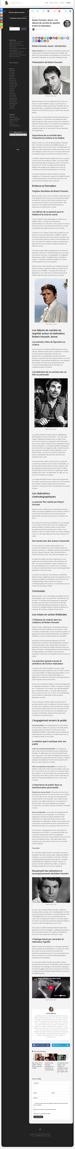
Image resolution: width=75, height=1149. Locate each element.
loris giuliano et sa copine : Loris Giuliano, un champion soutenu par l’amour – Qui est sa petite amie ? (62, 1068)
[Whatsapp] (45, 38)
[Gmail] (65, 38)
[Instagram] (53, 38)
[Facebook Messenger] (62, 38)
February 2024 (12, 95)
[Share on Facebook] (45, 11)
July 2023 (11, 106)
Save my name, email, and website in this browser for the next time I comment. (51, 1104)
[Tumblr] (50, 38)
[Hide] (0, 30)
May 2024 (11, 90)
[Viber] (36, 41)
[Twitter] (33, 38)
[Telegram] (42, 41)
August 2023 (12, 105)
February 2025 (12, 80)
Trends (68, 2)
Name (35, 1093)
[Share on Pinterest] (56, 11)
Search (11, 26)
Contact (62, 2)
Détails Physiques (13, 117)
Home (46, 2)
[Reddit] (36, 38)
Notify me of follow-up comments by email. (45, 1109)
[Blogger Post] (56, 38)
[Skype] (33, 41)
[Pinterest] (42, 38)
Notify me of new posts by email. (42, 1113)
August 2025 (12, 70)
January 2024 (12, 96)
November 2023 (13, 100)
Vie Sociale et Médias (14, 126)
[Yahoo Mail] (39, 41)
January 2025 (12, 82)
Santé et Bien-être (13, 121)
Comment (36, 1083)
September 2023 (13, 103)
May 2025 (11, 75)
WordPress (39, 1136)
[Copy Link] (59, 38)
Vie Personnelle (13, 124)
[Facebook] (48, 38)
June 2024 (12, 88)
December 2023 (13, 98)
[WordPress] (45, 41)
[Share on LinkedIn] (67, 11)
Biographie (12, 116)
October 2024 (12, 86)
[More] (48, 41)
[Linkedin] (39, 38)
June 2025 (12, 73)
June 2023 (12, 108)
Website (36, 1098)
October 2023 (12, 101)
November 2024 (13, 85)
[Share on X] (34, 11)
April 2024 (11, 91)
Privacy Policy (54, 2)
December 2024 (13, 83)
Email (53, 1093)
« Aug (17, 149)
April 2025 (11, 77)
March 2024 (12, 93)
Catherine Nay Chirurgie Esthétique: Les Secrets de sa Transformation (49, 1066)
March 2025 (12, 78)
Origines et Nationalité (14, 119)
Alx (49, 1136)
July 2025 (11, 72)
